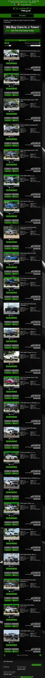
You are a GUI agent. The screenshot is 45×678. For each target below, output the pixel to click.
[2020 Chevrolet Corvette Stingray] (11, 54)
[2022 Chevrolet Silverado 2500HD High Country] (11, 232)
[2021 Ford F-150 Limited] (11, 508)
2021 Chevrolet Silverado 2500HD (28, 304)
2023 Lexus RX (27, 452)
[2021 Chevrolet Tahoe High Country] (11, 609)
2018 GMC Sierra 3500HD (30, 403)
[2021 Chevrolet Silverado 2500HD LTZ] (11, 308)
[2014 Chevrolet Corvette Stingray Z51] (11, 584)
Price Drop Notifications (11, 63)
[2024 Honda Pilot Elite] (11, 533)
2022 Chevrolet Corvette (30, 74)
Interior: (31, 55)
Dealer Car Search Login (15, 676)
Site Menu (22, 15)
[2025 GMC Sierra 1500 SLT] (11, 559)
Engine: (21, 54)
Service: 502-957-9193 (26, 4)
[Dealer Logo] (22, 10)
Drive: (21, 56)
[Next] (39, 43)
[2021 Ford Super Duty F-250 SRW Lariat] (11, 155)
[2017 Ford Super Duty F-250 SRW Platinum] (11, 382)
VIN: (31, 56)
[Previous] (26, 43)
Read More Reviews (36, 664)
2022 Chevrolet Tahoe (28, 329)
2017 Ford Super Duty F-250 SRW (29, 378)
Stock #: (21, 53)
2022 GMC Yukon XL (28, 352)
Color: (31, 54)
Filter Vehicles (23, 40)
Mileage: (32, 53)
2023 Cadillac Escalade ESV (29, 125)
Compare (12, 60)
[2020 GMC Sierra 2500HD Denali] (11, 482)
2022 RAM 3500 (27, 176)
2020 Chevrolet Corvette (30, 51)
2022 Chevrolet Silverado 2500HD (28, 228)
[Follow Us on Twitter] (16, 4)
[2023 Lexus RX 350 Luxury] (11, 457)
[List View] (8, 43)
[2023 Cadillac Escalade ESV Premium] (11, 129)
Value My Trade (15, 67)
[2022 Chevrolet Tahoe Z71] (11, 332)
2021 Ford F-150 (27, 201)
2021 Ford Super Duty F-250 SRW (29, 100)
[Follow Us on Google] (18, 4)
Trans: (21, 55)
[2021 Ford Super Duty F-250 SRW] (11, 104)
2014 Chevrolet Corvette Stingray (28, 580)
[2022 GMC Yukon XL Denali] (11, 356)
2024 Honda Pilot (26, 529)
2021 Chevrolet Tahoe (27, 605)
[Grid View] (5, 43)
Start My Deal (7, 69)
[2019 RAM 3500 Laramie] (11, 635)
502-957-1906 (35, 1)
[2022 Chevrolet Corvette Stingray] (11, 79)
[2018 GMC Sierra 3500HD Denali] (11, 407)
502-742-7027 (32, 2)
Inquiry (8, 67)
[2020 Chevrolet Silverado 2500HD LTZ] (11, 432)
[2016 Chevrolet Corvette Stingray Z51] (11, 257)
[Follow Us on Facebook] (14, 4)
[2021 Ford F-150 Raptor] (11, 206)
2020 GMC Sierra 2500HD (30, 478)
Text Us (15, 69)
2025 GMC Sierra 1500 (28, 554)
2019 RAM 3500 (27, 631)
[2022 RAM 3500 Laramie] (11, 180)
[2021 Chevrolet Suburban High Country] (11, 283)
